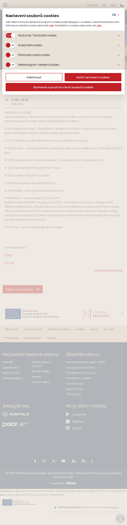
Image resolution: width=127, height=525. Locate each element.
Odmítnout (34, 77)
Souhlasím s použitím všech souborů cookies (63, 87)
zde (51, 25)
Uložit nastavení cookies (93, 77)
